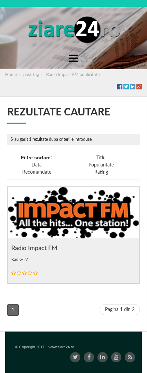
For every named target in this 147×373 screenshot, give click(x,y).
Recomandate (36, 172)
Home (11, 75)
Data (36, 165)
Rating (101, 172)
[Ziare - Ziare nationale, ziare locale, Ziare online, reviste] (73, 29)
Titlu (101, 158)
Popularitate (101, 165)
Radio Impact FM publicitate (73, 75)
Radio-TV (19, 259)
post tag (31, 75)
